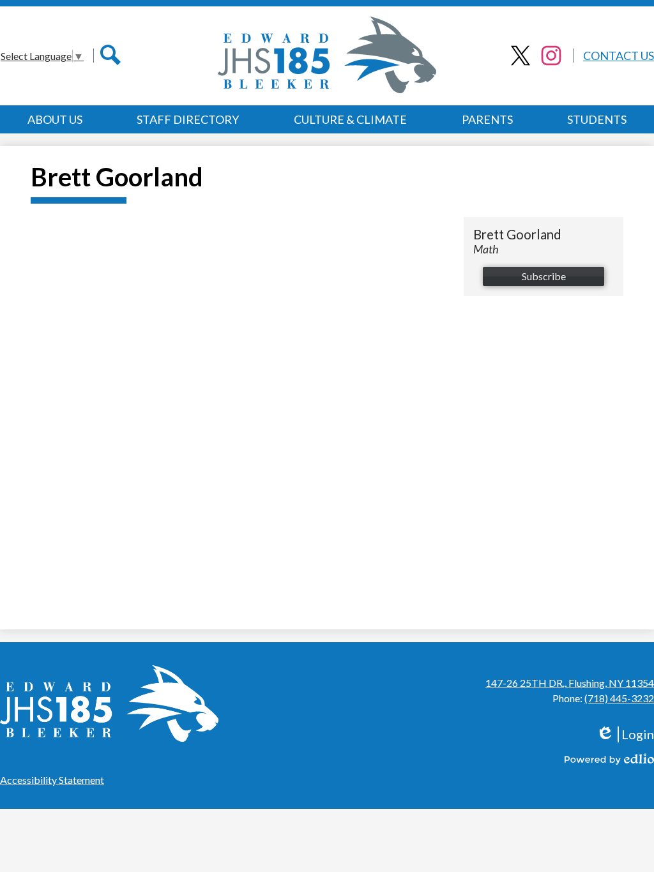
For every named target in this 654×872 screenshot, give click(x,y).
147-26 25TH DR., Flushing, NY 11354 (569, 683)
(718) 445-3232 (619, 698)
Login (629, 734)
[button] (54, 119)
